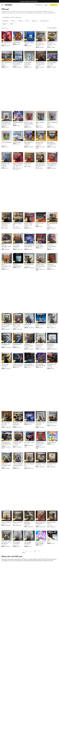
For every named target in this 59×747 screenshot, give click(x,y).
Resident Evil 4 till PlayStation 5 (6, 224)
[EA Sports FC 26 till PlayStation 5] (7, 535)
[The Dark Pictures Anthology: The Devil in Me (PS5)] (7, 116)
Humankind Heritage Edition (18, 123)
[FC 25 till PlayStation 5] (7, 136)
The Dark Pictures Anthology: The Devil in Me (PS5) (7, 123)
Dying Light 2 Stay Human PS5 (40, 423)
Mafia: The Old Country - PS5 (16, 325)
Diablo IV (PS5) (28, 163)
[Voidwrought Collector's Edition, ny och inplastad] (52, 258)
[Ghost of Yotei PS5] (7, 516)
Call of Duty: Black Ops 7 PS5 (6, 423)
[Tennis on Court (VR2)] (41, 217)
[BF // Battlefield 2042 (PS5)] (52, 217)
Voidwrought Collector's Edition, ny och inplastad (51, 265)
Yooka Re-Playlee (51, 442)
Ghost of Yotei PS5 (6, 522)
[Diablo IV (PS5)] (29, 157)
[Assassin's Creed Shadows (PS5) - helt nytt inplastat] (41, 436)
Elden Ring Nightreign (29, 422)
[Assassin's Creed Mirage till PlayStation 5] (7, 157)
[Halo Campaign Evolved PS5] (18, 535)
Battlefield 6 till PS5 (52, 422)
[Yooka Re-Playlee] (52, 436)
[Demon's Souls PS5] (18, 516)
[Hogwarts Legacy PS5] (18, 217)
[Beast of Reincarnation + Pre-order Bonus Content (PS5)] (7, 258)
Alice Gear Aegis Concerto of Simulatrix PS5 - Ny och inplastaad (40, 143)
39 (35, 551)
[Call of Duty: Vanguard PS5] (18, 238)
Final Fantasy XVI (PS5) (51, 523)
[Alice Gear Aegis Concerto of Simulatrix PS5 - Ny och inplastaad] (41, 136)
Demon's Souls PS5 (17, 522)
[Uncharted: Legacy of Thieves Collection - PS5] (18, 436)
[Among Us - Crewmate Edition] (18, 258)
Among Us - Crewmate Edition (17, 265)
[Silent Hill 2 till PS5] (52, 457)
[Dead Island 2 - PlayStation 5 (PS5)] (7, 457)
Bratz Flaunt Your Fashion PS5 (28, 143)
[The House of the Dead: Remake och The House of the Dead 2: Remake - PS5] (7, 436)
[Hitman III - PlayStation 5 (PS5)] (7, 238)
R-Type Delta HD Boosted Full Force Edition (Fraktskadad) (29, 365)
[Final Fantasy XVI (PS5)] (52, 516)
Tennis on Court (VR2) (39, 224)
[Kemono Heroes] (18, 36)
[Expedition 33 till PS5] (41, 457)
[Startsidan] (8, 5)
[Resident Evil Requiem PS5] (52, 338)
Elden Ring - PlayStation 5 (27, 523)
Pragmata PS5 (27, 324)
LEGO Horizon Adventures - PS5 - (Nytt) (40, 43)
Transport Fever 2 (17, 142)
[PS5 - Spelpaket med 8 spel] (7, 56)
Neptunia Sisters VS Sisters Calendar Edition (40, 542)
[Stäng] (57, 1)
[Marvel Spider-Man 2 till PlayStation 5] (41, 516)
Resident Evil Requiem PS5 (50, 345)
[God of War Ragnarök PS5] (29, 457)
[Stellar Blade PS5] (7, 338)
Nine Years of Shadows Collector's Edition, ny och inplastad (52, 245)
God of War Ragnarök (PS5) (52, 123)
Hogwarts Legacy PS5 (17, 224)
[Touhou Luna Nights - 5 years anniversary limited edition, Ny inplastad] (18, 457)
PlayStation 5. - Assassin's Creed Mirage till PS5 (28, 345)
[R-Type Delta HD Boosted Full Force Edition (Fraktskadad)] (29, 358)
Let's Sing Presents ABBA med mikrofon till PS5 (40, 164)
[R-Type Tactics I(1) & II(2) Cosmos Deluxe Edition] (18, 358)
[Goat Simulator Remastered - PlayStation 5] (29, 56)
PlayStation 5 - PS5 (8, 17)
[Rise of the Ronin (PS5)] (41, 116)
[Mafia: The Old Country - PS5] (18, 318)
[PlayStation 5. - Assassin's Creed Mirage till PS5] (29, 338)
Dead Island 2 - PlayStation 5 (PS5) (6, 464)
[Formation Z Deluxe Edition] (29, 36)
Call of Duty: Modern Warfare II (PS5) (18, 63)
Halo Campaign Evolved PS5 (16, 542)
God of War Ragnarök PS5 (29, 464)
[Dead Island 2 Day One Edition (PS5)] (41, 56)
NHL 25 (49, 542)
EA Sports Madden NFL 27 (40, 325)
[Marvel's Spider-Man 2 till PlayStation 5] (18, 157)
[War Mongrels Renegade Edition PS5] (52, 136)
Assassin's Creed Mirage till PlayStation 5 (6, 164)
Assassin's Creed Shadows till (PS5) (28, 123)
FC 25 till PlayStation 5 (7, 143)
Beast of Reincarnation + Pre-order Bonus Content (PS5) (7, 265)
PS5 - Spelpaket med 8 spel (7, 63)
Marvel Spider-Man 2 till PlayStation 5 (41, 523)
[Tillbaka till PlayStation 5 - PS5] (2, 17)
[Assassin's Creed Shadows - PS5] (29, 217)
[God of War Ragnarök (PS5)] (52, 116)
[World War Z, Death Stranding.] (52, 358)
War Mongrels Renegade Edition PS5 (51, 143)
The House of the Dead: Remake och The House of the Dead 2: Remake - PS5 (6, 443)
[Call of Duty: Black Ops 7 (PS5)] (52, 56)
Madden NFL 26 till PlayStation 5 (17, 423)
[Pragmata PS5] (29, 318)
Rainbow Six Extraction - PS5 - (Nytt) (51, 43)
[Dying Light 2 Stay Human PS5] (41, 416)
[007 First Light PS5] (7, 36)
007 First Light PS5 (6, 42)
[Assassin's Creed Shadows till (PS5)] (29, 116)
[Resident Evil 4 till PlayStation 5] (7, 217)
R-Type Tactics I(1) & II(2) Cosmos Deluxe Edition (18, 365)
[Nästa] (38, 551)
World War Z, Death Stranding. (51, 365)
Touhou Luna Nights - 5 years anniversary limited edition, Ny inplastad (18, 464)
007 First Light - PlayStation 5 (5, 365)
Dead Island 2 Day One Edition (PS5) (40, 63)
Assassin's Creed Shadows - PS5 (28, 224)
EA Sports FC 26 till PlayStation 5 (6, 542)
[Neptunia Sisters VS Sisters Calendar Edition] (41, 535)
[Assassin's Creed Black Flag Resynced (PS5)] (41, 258)
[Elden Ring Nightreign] (29, 416)
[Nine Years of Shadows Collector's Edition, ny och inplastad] (52, 238)
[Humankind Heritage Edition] (18, 116)
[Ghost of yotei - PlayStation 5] (41, 338)
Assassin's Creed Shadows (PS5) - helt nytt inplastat (41, 443)
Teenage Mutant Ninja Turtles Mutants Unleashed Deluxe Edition (41, 365)
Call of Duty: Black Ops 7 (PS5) (51, 63)
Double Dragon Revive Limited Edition (39, 245)
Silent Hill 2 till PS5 (51, 463)
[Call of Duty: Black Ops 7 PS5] (7, 416)
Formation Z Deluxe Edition (29, 43)
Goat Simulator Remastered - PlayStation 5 (28, 63)
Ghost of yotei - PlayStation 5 (40, 345)
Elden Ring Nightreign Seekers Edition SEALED (29, 245)
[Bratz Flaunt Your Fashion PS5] (29, 136)
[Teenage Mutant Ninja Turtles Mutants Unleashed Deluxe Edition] (41, 358)
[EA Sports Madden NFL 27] (41, 318)
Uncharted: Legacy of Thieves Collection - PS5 (17, 443)
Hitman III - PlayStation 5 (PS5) (6, 245)
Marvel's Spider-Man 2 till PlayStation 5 (18, 164)
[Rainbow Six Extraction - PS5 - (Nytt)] (52, 36)
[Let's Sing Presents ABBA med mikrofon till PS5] (41, 157)
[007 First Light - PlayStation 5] (7, 358)
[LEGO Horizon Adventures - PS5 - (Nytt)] (41, 36)
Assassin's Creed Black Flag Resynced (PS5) (41, 265)
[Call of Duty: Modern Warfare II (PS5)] (18, 56)
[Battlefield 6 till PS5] (52, 416)
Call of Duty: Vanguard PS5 (16, 245)
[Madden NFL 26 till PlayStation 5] (18, 416)
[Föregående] (20, 551)
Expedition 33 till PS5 (41, 463)
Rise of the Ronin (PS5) (40, 123)
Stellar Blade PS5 (6, 344)
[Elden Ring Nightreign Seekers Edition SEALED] (29, 238)
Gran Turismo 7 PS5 (29, 442)
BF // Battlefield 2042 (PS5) (52, 224)
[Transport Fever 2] (18, 136)
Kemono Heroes (17, 42)
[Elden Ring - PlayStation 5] (29, 516)
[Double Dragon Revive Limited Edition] (41, 238)
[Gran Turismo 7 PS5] (29, 436)
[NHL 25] (52, 535)
